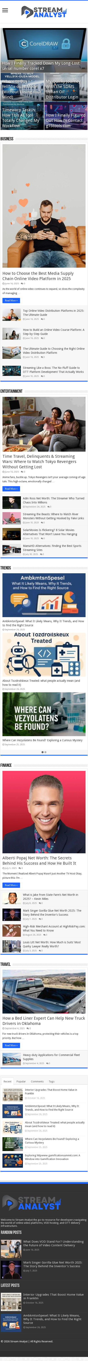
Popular (21, 1081)
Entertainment (11, 391)
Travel (5, 964)
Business (6, 139)
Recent (7, 1081)
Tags (51, 1081)
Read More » (11, 300)
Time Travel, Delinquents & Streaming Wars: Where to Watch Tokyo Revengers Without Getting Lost (39, 461)
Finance (6, 765)
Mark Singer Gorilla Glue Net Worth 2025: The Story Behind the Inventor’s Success (52, 1264)
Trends (5, 568)
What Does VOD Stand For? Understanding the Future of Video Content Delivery (53, 1243)
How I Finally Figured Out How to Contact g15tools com (66, 120)
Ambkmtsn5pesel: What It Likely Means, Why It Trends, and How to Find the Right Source (52, 1319)
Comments (37, 1081)
